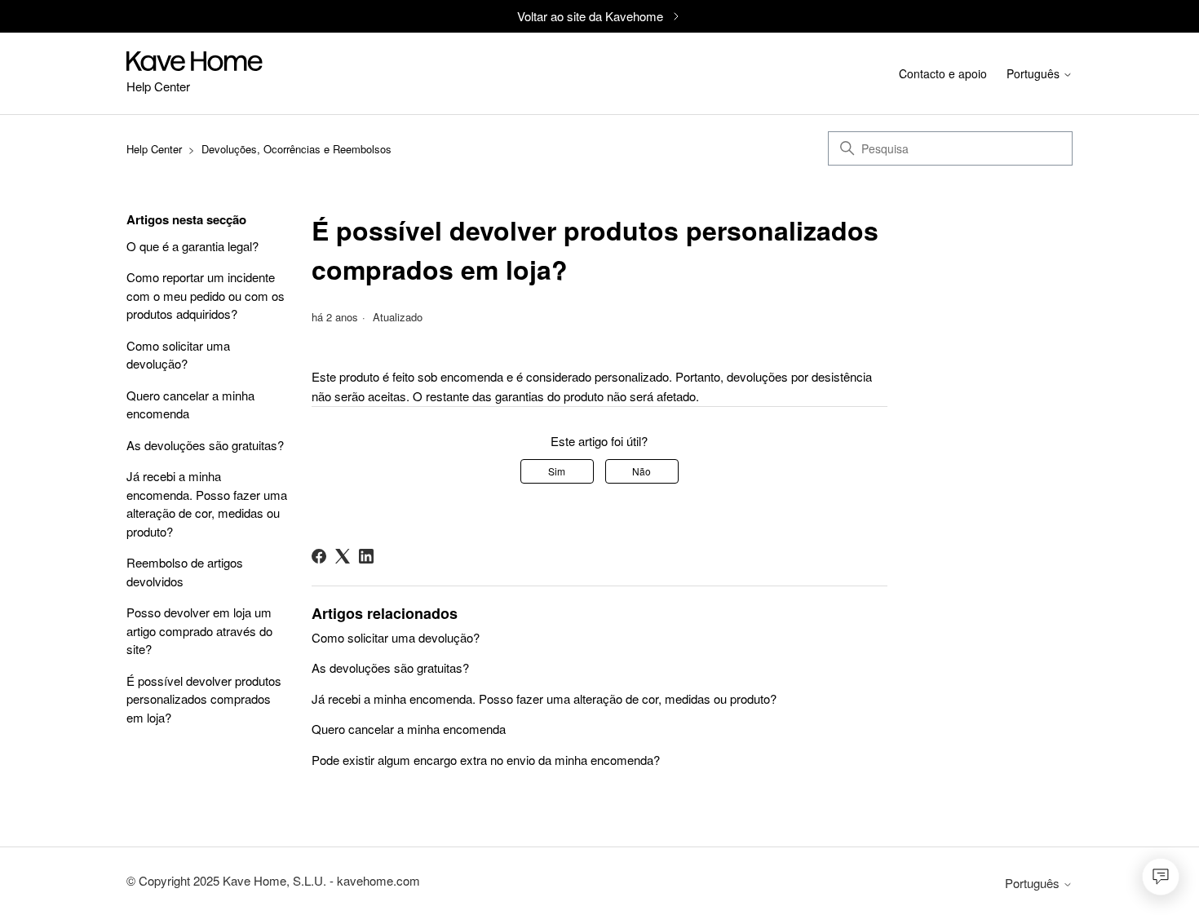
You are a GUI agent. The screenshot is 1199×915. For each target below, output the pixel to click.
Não (641, 471)
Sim (556, 471)
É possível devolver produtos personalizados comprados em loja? (203, 699)
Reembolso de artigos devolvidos (184, 572)
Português (1035, 75)
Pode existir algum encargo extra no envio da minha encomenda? (486, 759)
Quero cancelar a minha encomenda (190, 404)
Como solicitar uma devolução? (178, 355)
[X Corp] (342, 556)
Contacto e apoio (943, 73)
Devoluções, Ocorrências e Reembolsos (296, 149)
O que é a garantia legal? (192, 245)
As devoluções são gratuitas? (205, 444)
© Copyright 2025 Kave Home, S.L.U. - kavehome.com (273, 880)
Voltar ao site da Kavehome (590, 15)
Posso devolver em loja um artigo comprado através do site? (199, 630)
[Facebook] (319, 556)
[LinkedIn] (366, 556)
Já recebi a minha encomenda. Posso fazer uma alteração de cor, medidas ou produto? (206, 503)
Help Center (154, 149)
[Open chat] (1161, 877)
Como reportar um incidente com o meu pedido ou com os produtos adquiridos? (205, 295)
